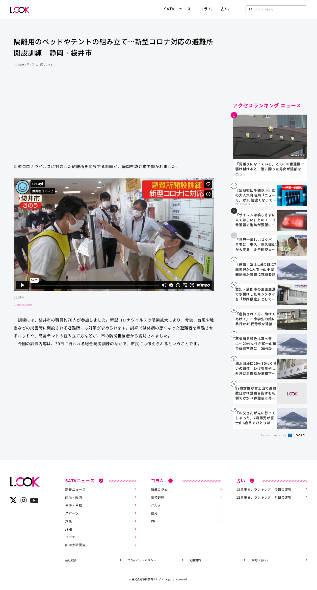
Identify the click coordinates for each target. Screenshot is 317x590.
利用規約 (195, 560)
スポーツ (72, 513)
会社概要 (71, 560)
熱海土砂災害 (75, 544)
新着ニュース (75, 489)
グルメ (156, 505)
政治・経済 (73, 497)
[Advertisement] (114, 119)
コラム (206, 9)
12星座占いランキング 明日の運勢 (263, 497)
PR (153, 521)
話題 (68, 529)
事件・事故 (73, 505)
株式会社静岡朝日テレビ (146, 579)
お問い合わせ (260, 560)
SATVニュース (177, 9)
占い (225, 9)
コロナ (70, 537)
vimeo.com (23, 304)
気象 (68, 521)
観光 (154, 513)
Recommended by (274, 435)
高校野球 (157, 497)
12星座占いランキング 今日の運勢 (263, 489)
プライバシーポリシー (142, 560)
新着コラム (159, 489)
